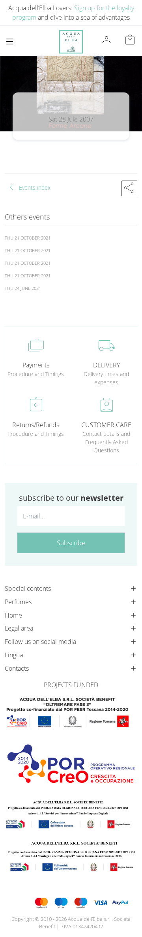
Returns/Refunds (35, 425)
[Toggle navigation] (10, 41)
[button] (129, 188)
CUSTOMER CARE (106, 425)
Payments (35, 365)
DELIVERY (106, 365)
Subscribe (71, 543)
